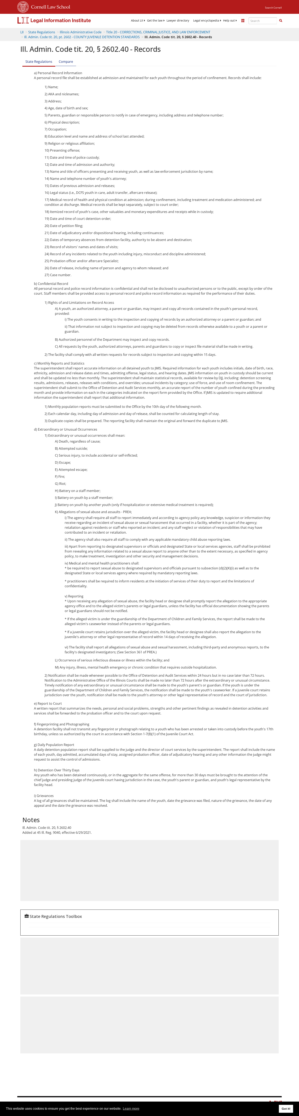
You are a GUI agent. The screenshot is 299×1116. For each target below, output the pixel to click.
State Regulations (41, 32)
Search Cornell (273, 7)
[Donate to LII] (243, 20)
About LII (137, 20)
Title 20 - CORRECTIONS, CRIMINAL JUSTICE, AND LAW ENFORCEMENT (158, 32)
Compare (66, 61)
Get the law (155, 20)
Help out (229, 20)
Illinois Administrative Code (80, 32)
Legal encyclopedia (206, 20)
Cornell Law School (49, 6)
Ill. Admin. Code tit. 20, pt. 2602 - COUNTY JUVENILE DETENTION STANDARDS (82, 37)
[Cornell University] (23, 6)
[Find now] (281, 20)
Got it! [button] (286, 1108)
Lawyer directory (178, 20)
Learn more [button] (131, 1108)
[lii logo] (63, 20)
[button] (280, 20)
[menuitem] (137, 20)
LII (22, 32)
